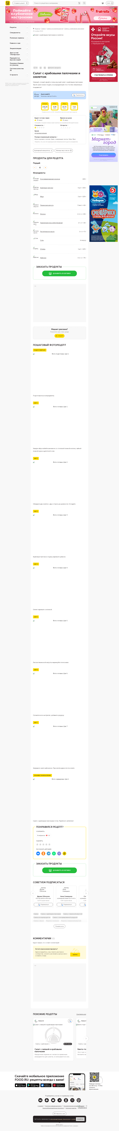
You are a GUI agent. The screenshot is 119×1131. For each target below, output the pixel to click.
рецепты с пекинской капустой (71, 921)
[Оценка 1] (37, 844)
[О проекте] (27, 75)
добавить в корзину (62, 273)
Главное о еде (15, 43)
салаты (36, 914)
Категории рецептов (71, 1108)
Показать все (59, 926)
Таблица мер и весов (62, 150)
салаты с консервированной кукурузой (65, 917)
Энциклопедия (15, 48)
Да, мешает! (59, 336)
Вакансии (45, 1108)
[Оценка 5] (49, 844)
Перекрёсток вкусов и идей (15, 59)
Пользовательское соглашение (71, 1106)
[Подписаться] (70, 1021)
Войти (75, 954)
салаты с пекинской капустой (72, 914)
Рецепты (13, 27)
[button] (33, 893)
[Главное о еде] (27, 43)
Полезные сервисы (17, 38)
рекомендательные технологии (60, 1119)
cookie (73, 1119)
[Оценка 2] (40, 844)
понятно (80, 1119)
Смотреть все (81, 1014)
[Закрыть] (86, 1106)
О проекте (14, 75)
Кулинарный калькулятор (42, 150)
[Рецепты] (27, 27)
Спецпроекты (15, 32)
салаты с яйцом (39, 921)
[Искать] (84, 3)
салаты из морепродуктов (42, 917)
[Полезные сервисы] (27, 38)
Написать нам (60, 1114)
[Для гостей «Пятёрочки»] (27, 54)
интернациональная (41, 133)
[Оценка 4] (46, 844)
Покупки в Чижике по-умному (17, 64)
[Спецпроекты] (27, 32)
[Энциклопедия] (27, 48)
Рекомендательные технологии (56, 1108)
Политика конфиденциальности (53, 1106)
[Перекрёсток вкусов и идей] (27, 59)
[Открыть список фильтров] (79, 3)
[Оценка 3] (43, 844)
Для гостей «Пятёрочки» (15, 53)
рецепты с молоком (52, 921)
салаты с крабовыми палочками (51, 914)
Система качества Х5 (17, 69)
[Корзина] (103, 3)
